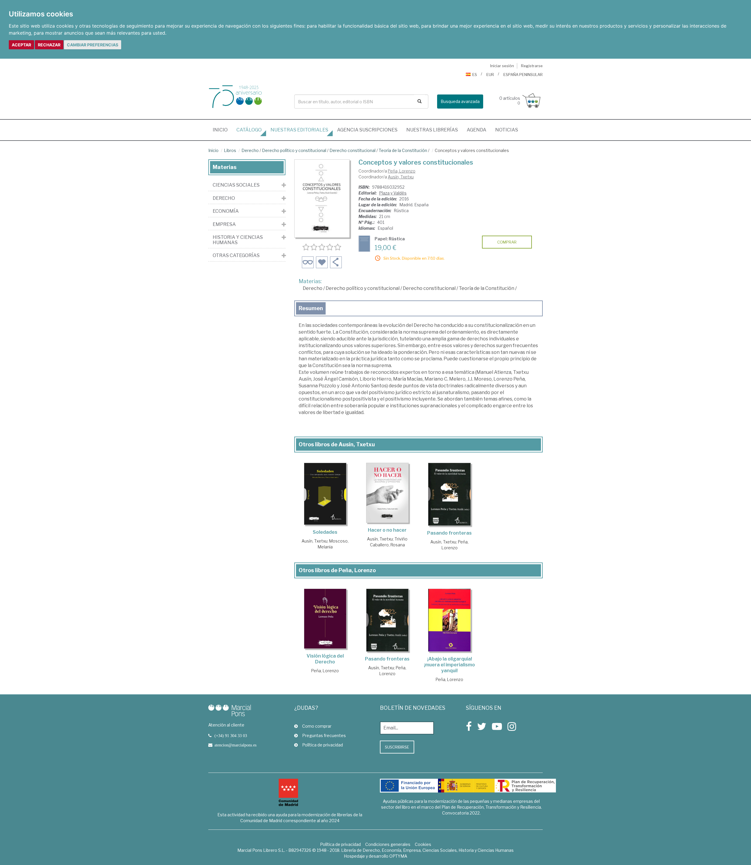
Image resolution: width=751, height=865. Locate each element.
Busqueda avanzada (460, 101)
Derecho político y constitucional (294, 150)
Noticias (506, 130)
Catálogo (249, 130)
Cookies (423, 844)
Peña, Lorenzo (401, 170)
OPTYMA (398, 856)
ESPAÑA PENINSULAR (523, 74)
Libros (230, 150)
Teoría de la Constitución (403, 150)
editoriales (299, 130)
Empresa (224, 224)
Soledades (325, 532)
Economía (226, 211)
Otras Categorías (236, 255)
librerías (432, 130)
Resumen (311, 308)
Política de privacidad (322, 744)
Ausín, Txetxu (401, 176)
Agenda (476, 130)
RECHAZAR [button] (49, 44)
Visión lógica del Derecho (325, 659)
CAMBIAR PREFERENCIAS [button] (92, 44)
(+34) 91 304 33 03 (230, 736)
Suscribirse (397, 747)
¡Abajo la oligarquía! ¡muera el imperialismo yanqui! (449, 664)
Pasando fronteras (449, 533)
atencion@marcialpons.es (235, 745)
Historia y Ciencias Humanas (238, 240)
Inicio (222, 130)
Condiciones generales (387, 844)
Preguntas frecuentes (324, 735)
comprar (507, 242)
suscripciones (367, 130)
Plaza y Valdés (393, 192)
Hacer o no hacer (387, 530)
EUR (490, 74)
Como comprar (316, 726)
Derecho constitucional (352, 150)
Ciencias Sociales (236, 185)
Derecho (250, 150)
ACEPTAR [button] (21, 44)
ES (474, 74)
